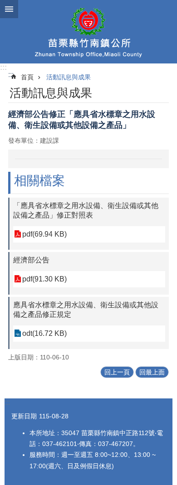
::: (3, 67)
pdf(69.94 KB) (44, 234)
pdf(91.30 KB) (44, 279)
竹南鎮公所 (88, 31)
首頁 (27, 77)
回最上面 (152, 372)
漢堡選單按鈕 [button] (9, 9)
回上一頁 (117, 372)
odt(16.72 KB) (44, 333)
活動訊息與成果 (68, 77)
